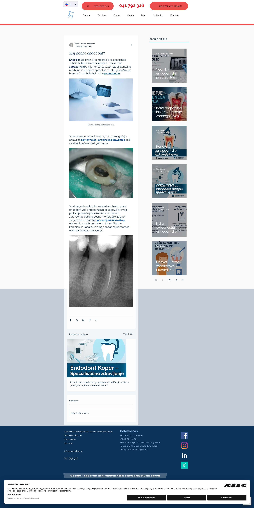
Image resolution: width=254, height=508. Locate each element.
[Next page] (176, 280)
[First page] (155, 280)
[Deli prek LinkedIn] (83, 320)
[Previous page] (162, 280)
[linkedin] (184, 455)
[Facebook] (184, 435)
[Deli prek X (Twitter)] (77, 320)
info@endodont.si (73, 451)
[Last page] (182, 280)
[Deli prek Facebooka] (70, 320)
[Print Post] (96, 320)
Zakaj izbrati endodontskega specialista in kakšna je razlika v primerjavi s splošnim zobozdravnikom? (99, 383)
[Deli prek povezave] (90, 320)
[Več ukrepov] (131, 45)
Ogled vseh (128, 334)
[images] (184, 465)
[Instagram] (184, 445)
